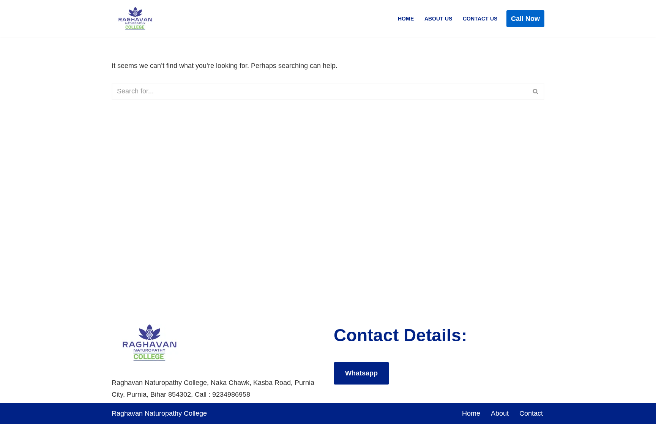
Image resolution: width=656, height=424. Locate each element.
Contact (531, 413)
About (500, 413)
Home (406, 19)
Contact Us (480, 19)
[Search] (535, 91)
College (195, 413)
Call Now (525, 18)
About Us (438, 19)
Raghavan (128, 413)
